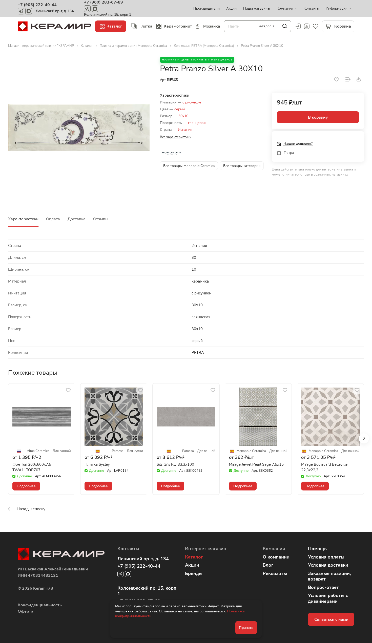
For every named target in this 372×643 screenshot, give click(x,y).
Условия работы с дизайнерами (328, 598)
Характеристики (23, 219)
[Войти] (298, 26)
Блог (268, 565)
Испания (185, 129)
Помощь (317, 549)
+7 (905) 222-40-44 (37, 5)
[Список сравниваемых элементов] (307, 26)
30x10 (183, 116)
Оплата (53, 219)
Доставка (77, 219)
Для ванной (62, 451)
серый (179, 109)
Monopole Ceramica (251, 451)
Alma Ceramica (38, 451)
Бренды (193, 573)
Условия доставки (328, 565)
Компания (274, 549)
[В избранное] (336, 79)
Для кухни (135, 451)
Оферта (25, 611)
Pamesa (117, 451)
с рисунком (191, 102)
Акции (192, 565)
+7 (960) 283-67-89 (103, 2)
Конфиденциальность (40, 605)
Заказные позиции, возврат (329, 576)
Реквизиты (275, 573)
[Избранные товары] (316, 26)
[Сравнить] (348, 79)
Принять (246, 627)
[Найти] (284, 26)
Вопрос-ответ (323, 587)
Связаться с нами (331, 619)
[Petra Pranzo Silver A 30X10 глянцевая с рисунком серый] (79, 127)
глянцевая (197, 122)
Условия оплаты (326, 557)
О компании (276, 557)
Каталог (194, 557)
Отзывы (100, 219)
